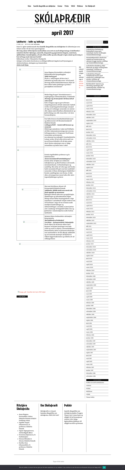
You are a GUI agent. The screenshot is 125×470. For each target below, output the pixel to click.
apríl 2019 (89, 297)
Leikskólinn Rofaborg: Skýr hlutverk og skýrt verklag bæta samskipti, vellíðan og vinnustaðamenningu (96, 68)
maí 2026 (89, 103)
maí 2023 (89, 176)
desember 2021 (91, 217)
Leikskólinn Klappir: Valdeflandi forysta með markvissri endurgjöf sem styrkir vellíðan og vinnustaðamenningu (95, 77)
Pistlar (88, 388)
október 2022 (90, 194)
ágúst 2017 (89, 352)
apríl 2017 (89, 361)
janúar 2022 (90, 214)
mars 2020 (89, 267)
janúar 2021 (90, 244)
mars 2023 (89, 179)
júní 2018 (89, 323)
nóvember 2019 (91, 279)
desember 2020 (91, 247)
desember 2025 (91, 114)
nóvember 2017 (90, 344)
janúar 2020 (90, 273)
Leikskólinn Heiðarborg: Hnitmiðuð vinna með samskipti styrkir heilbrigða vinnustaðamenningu (96, 52)
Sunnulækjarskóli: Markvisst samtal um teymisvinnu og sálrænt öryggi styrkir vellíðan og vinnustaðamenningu (97, 60)
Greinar (88, 385)
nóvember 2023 (91, 161)
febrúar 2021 (90, 241)
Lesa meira (22, 296)
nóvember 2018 (91, 311)
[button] (71, 461)
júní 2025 (89, 129)
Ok (104, 467)
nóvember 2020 (91, 250)
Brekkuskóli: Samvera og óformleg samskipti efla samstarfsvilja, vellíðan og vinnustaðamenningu (95, 86)
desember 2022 (91, 188)
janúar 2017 (89, 370)
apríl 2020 (89, 264)
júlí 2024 (88, 144)
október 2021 (90, 220)
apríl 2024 (89, 150)
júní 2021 (89, 229)
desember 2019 (90, 276)
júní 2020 (89, 258)
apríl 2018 (89, 329)
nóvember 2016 (91, 376)
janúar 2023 (90, 185)
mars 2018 (89, 332)
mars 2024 (89, 153)
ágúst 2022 (89, 197)
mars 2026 (89, 108)
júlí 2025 (88, 126)
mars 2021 (89, 238)
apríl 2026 (89, 106)
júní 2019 (89, 291)
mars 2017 (89, 364)
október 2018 (90, 314)
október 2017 (90, 347)
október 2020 (90, 252)
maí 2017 (89, 358)
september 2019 (91, 285)
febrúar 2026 (90, 111)
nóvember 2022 (91, 191)
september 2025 (91, 120)
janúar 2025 (90, 132)
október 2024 (90, 141)
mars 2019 (89, 300)
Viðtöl (88, 394)
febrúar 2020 (90, 270)
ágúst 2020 (89, 255)
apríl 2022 (89, 205)
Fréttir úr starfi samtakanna (32, 44)
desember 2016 (90, 373)
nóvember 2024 (91, 138)
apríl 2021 (89, 235)
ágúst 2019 (89, 288)
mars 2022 (89, 208)
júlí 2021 (88, 226)
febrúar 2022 (90, 211)
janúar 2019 (89, 305)
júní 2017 (89, 355)
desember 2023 (91, 158)
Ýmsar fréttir (90, 397)
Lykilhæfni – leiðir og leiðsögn (30, 41)
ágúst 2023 (89, 167)
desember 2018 (90, 308)
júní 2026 (89, 100)
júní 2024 (89, 147)
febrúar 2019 (90, 302)
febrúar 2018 (90, 335)
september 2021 (91, 223)
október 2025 (90, 117)
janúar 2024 (90, 155)
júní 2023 (89, 173)
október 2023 (90, 164)
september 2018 (91, 317)
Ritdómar (89, 391)
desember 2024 (91, 135)
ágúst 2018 (89, 320)
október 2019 (90, 282)
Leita (105, 42)
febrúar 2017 (90, 367)
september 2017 (91, 349)
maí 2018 (89, 326)
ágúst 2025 (89, 123)
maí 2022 (89, 203)
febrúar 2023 (90, 182)
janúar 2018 (89, 338)
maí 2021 (89, 232)
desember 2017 (90, 341)
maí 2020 (89, 261)
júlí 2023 (88, 170)
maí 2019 (89, 294)
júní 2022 (89, 200)
